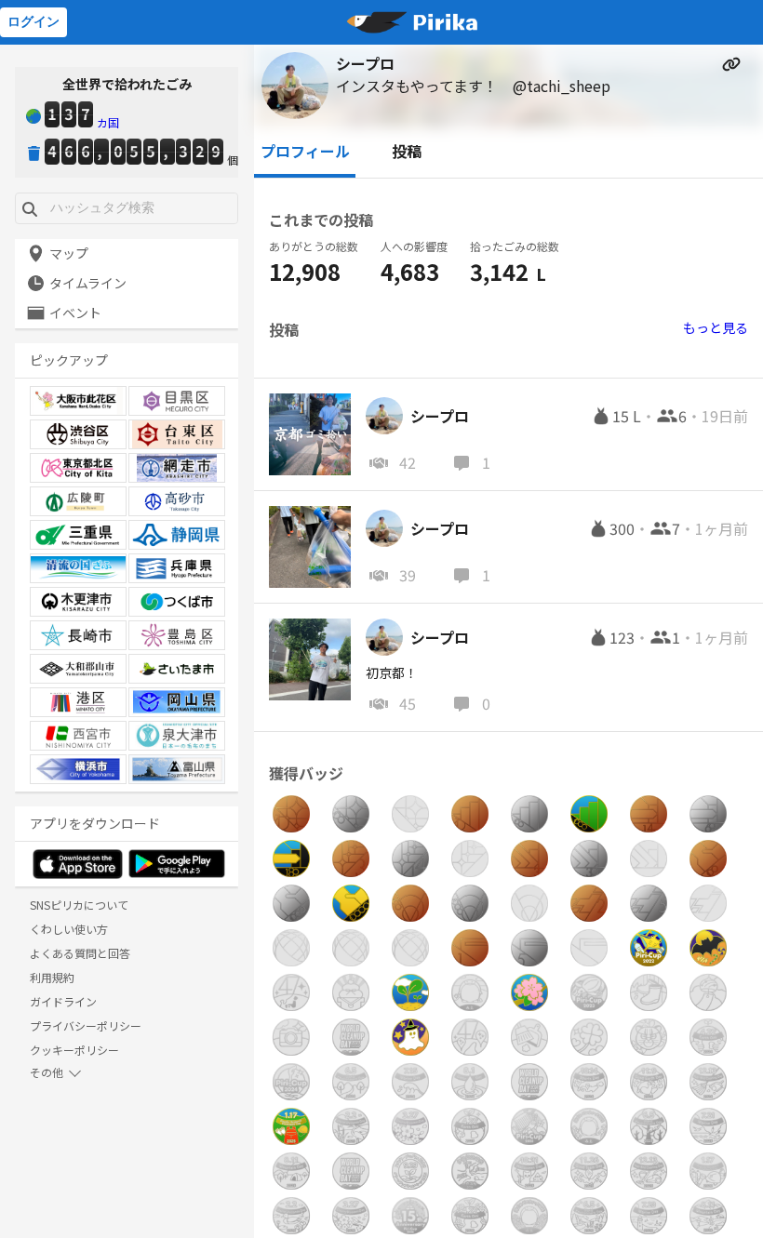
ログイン (33, 21)
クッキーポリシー (74, 1050)
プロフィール (305, 151)
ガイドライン (63, 1001)
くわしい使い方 (69, 929)
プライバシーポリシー (85, 1025)
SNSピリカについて (79, 904)
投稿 (407, 151)
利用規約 (52, 977)
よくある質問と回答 (80, 953)
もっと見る (715, 327)
